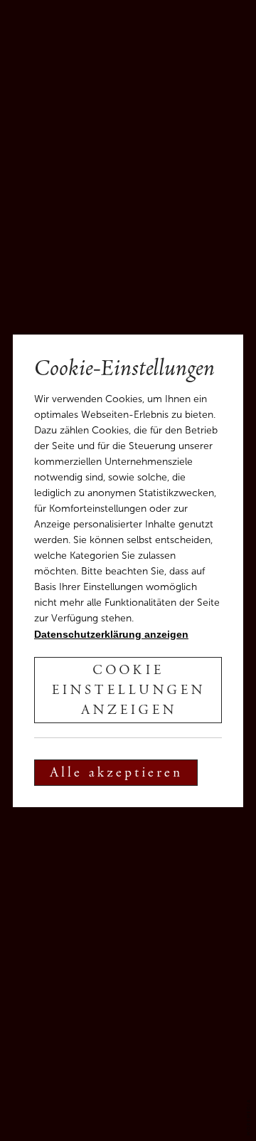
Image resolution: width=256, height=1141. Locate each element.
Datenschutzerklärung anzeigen (111, 634)
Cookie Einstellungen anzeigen (128, 691)
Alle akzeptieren (116, 774)
